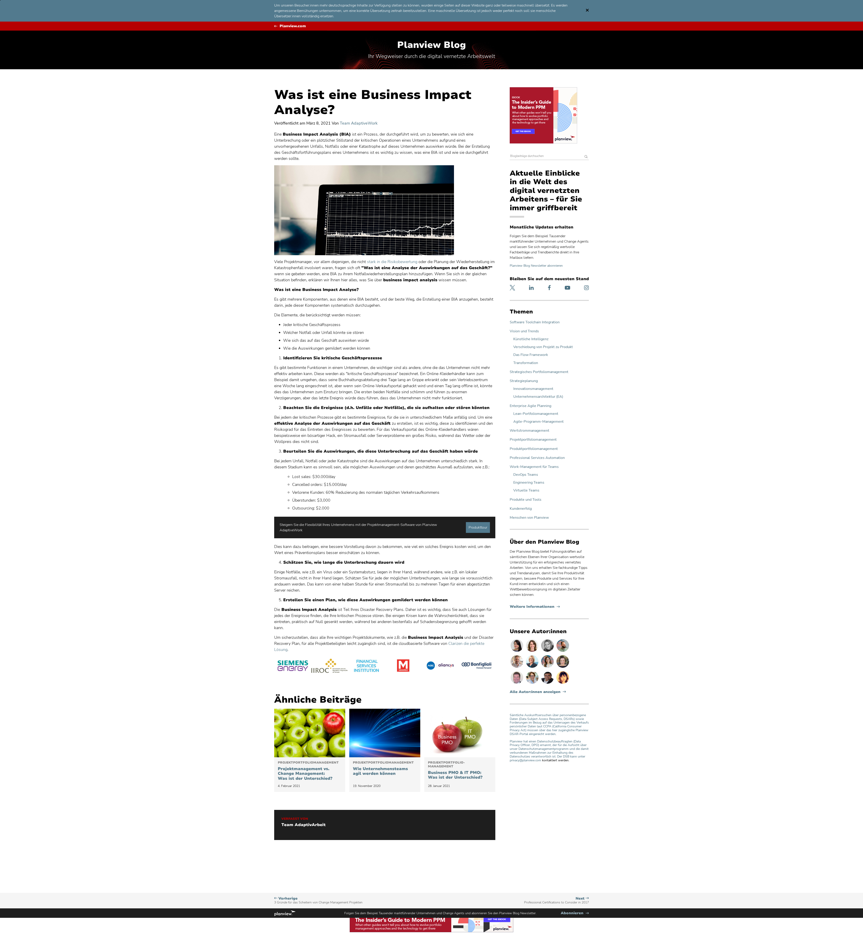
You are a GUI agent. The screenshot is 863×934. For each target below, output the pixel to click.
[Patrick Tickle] (517, 667)
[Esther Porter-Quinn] (548, 651)
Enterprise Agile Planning (530, 406)
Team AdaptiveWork (359, 123)
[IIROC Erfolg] (329, 666)
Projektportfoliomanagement (533, 440)
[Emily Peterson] (532, 651)
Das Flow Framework (530, 355)
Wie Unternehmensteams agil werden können (383, 768)
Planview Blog (431, 45)
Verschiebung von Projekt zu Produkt (543, 347)
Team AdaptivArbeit (303, 824)
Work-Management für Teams (534, 467)
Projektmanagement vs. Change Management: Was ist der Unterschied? (308, 771)
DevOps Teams (525, 475)
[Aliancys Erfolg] (440, 666)
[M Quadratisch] (403, 666)
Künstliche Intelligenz (530, 339)
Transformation (525, 363)
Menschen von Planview (529, 518)
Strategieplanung (524, 381)
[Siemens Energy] (292, 666)
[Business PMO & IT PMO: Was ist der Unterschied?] (459, 733)
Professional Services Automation (537, 458)
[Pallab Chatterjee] (548, 683)
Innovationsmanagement (533, 389)
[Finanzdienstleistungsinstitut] (366, 666)
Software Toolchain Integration (535, 322)
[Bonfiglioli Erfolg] (476, 666)
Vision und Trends (524, 331)
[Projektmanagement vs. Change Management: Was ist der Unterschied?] (309, 733)
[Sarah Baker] (548, 667)
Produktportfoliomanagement (534, 449)
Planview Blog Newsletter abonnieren (536, 266)
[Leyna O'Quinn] (517, 651)
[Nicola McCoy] (563, 683)
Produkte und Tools (525, 500)
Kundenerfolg (521, 509)
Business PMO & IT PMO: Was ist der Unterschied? (455, 770)
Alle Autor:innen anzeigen (535, 692)
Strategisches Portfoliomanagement (539, 372)
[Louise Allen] (532, 683)
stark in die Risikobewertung (392, 261)
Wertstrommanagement (529, 431)
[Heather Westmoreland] (563, 667)
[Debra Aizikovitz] (532, 667)
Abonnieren (575, 913)
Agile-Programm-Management (538, 422)
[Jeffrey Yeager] (563, 651)
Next (556, 900)
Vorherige (318, 900)
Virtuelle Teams (526, 490)
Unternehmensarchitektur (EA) (538, 397)
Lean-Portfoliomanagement (535, 414)
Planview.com (293, 26)
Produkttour (478, 527)
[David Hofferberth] (517, 683)
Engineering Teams (528, 482)
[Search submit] (586, 157)
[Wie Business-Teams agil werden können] (384, 733)
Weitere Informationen (535, 607)
